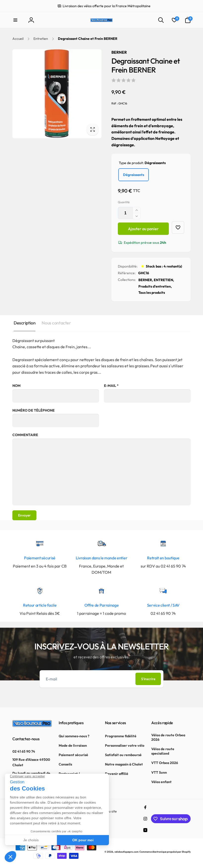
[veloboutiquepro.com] (32, 725)
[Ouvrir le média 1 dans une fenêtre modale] (57, 93)
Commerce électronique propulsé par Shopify (165, 851)
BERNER (119, 52)
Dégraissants (133, 175)
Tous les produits (151, 292)
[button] (15, 20)
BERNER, (145, 280)
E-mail (111, 385)
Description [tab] (24, 323)
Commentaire (25, 435)
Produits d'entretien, (155, 286)
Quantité (123, 202)
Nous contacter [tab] (56, 323)
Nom (16, 385)
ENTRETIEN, (164, 280)
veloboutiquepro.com (126, 851)
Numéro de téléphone (33, 410)
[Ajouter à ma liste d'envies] (178, 227)
